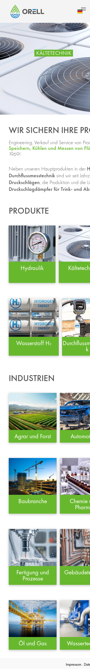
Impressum (73, 664)
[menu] (83, 9)
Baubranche (32, 501)
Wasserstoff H (33, 343)
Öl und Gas (33, 643)
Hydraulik (32, 268)
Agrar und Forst (32, 436)
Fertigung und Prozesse (32, 575)
